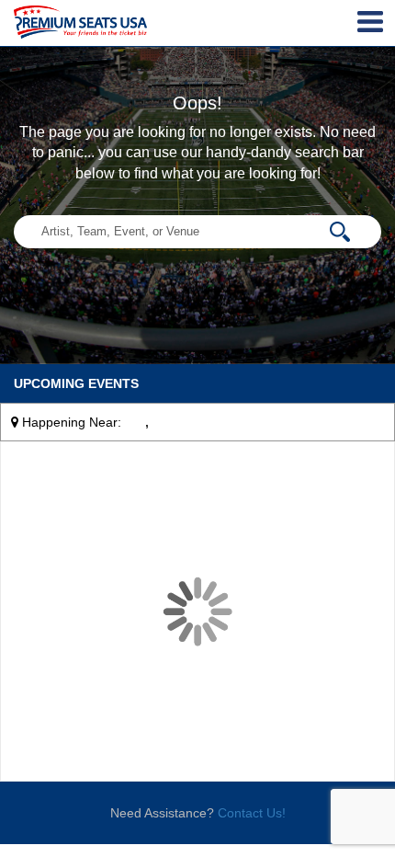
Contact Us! (252, 813)
